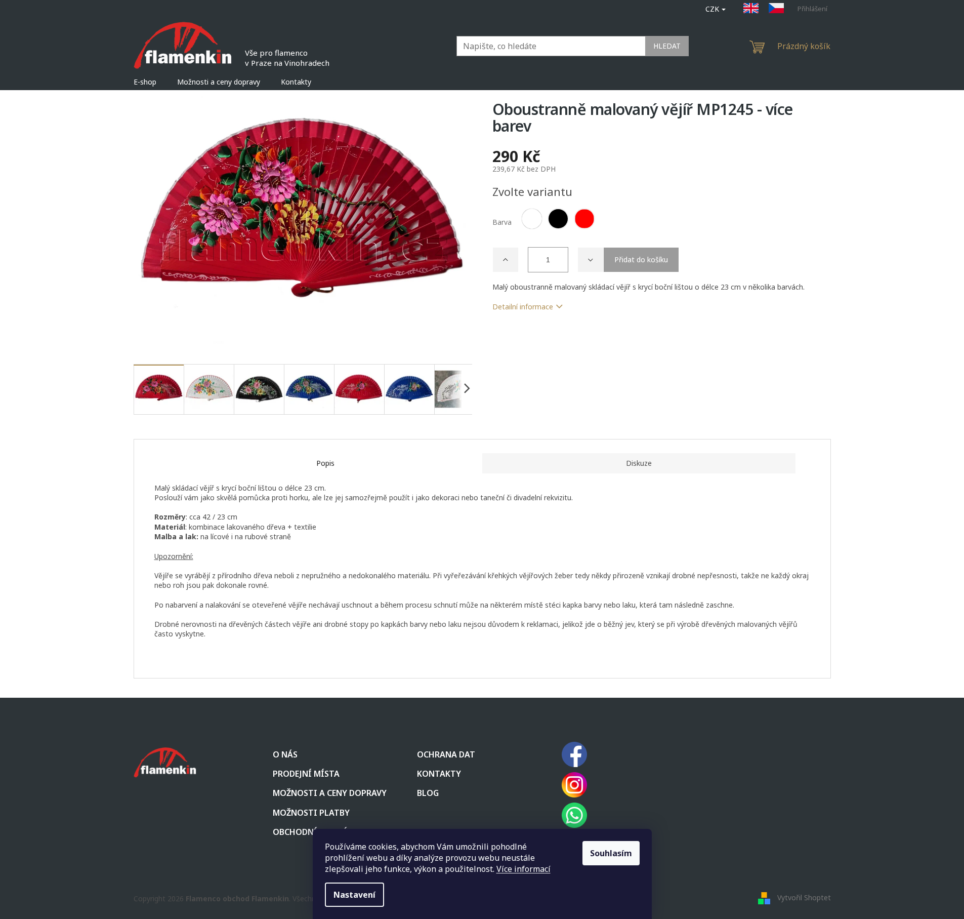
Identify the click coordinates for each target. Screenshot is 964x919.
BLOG (428, 792)
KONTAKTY (439, 773)
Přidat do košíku (641, 259)
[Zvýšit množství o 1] (505, 260)
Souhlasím (611, 853)
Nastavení (354, 894)
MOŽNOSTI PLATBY (311, 812)
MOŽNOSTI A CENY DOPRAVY (330, 792)
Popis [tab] (325, 463)
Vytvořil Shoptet (804, 897)
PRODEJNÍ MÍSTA (306, 773)
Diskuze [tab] (639, 463)
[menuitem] (144, 82)
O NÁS (285, 754)
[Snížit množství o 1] (590, 260)
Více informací (523, 868)
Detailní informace (522, 306)
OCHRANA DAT (446, 754)
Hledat (667, 46)
